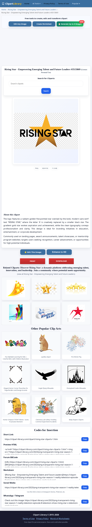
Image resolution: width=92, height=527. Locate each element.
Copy (85, 439)
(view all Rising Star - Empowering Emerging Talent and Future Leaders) (46, 274)
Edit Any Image (20, 24)
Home (26, 3)
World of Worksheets (59, 518)
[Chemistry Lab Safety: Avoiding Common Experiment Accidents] (46, 406)
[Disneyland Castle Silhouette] (76, 374)
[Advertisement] (46, 47)
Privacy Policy (49, 3)
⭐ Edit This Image (32, 252)
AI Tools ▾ (36, 3)
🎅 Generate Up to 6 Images (70, 23)
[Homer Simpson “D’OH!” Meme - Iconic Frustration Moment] (16, 406)
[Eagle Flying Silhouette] (46, 374)
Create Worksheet (44, 24)
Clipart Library (40, 514)
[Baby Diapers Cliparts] (76, 406)
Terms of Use (63, 3)
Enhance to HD (59, 252)
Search (46, 91)
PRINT (32, 261)
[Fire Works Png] (76, 343)
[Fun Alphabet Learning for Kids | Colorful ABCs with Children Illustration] (16, 343)
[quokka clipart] (46, 343)
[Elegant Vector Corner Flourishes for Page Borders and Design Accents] (16, 374)
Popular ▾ (76, 3)
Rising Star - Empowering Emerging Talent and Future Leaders (32, 9)
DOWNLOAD (61, 261)
